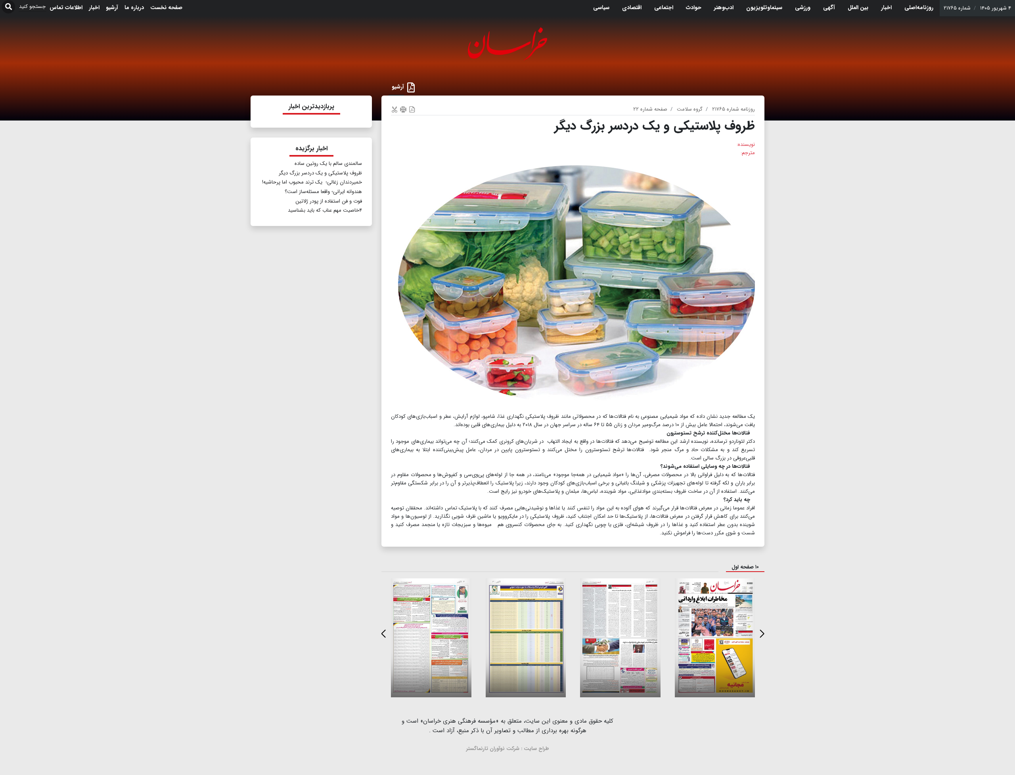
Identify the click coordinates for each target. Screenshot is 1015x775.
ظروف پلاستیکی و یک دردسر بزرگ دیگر (320, 173)
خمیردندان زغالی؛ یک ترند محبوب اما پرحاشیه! (312, 182)
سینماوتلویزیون (764, 7)
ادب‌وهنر (723, 7)
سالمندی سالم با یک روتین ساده (328, 163)
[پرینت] (403, 109)
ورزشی (802, 7)
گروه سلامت (690, 109)
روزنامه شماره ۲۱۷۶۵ (733, 109)
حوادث (693, 7)
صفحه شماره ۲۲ (650, 109)
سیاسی (601, 7)
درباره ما (134, 7)
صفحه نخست (166, 7)
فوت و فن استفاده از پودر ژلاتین (328, 201)
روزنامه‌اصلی (918, 7)
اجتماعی (663, 7)
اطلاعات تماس (66, 7)
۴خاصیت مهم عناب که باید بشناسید (325, 210)
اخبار (886, 7)
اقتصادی (632, 7)
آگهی (829, 7)
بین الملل (858, 7)
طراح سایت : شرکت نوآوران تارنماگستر (507, 748)
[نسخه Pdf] (412, 109)
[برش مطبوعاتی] (394, 109)
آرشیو (112, 7)
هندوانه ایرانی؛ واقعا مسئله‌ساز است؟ (323, 192)
